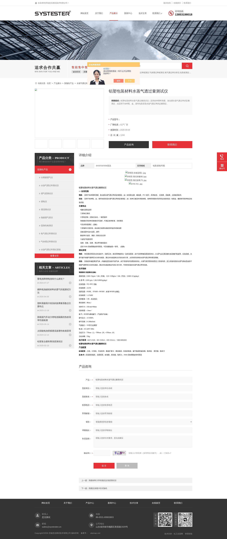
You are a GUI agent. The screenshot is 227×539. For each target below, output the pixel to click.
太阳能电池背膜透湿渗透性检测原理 (54, 331)
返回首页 (167, 3)
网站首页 (84, 13)
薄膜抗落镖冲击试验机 (98, 488)
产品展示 (114, 13)
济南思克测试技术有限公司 (56, 3)
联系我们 (187, 3)
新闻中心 (128, 13)
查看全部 (54, 256)
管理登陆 (188, 534)
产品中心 (90, 503)
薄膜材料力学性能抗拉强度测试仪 (102, 480)
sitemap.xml (95, 533)
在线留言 (177, 3)
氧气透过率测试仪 (49, 233)
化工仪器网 (178, 534)
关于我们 (99, 13)
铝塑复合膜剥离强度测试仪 (50, 341)
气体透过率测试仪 (49, 241)
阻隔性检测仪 (47, 225)
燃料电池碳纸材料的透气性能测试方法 (54, 291)
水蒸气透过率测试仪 (50, 185)
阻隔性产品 (69, 83)
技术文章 (143, 13)
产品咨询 (129, 144)
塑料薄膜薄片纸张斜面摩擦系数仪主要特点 (54, 305)
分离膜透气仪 (47, 177)
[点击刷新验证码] (119, 453)
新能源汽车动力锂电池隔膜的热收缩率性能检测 (54, 318)
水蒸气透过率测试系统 (86, 83)
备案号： (84, 533)
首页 (49, 83)
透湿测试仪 (46, 209)
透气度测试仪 (47, 193)
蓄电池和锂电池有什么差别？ (51, 279)
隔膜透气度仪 (47, 217)
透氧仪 (44, 201)
